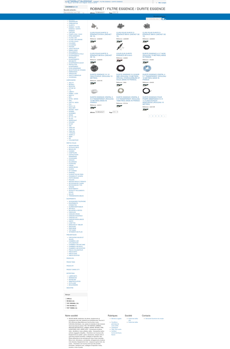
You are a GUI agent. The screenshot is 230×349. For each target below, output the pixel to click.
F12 (70, 90)
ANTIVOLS (72, 208)
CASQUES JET (73, 217)
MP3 (70, 97)
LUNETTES (72, 223)
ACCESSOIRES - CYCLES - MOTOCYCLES (79, 1)
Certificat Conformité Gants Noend (116, 333)
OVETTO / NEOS (73, 102)
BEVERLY (71, 84)
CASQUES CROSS (74, 214)
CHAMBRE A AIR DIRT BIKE (77, 244)
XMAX (70, 136)
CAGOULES (72, 212)
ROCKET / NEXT (73, 110)
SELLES (71, 194)
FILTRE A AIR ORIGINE (75, 39)
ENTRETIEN (72, 279)
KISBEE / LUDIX (73, 93)
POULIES (71, 180)
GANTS (71, 221)
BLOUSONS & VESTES (75, 210)
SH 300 (71, 118)
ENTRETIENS (70, 273)
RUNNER (71, 111)
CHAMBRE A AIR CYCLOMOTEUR (74, 242)
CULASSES (72, 43)
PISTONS (71, 47)
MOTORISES (67, 14)
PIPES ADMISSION (74, 36)
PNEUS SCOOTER (74, 255)
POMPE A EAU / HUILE (75, 34)
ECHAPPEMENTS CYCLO (76, 54)
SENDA (71, 115)
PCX (70, 104)
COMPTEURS (73, 153)
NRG (70, 101)
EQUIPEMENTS (71, 199)
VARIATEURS (73, 73)
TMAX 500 (72, 127)
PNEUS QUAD (73, 253)
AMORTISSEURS (74, 146)
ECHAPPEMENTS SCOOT (76, 63)
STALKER (71, 122)
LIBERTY (71, 92)
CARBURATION (73, 23)
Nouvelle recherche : (70, 10)
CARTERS (72, 32)
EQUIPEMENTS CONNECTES (73, 204)
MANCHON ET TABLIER (76, 225)
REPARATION (73, 278)
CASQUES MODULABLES (76, 219)
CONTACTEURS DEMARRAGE (73, 155)
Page (110, 112)
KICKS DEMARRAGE (75, 68)
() (69, 299)
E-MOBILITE (93, 14)
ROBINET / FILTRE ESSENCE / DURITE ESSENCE (74, 28)
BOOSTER (72, 86)
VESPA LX (72, 135)
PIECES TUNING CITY (73, 269)
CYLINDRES (72, 45)
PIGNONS (72, 172)
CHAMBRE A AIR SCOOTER (77, 248)
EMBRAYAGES (73, 72)
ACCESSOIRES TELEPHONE (77, 201)
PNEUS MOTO (73, 252)
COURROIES (72, 77)
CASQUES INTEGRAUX (75, 216)
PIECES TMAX (71, 262)
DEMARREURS (73, 21)
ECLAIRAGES (73, 162)
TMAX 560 (72, 131)
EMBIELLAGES (73, 50)
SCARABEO (72, 113)
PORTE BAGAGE (74, 178)
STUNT (71, 124)
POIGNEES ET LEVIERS (76, 176)
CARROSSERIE (71, 80)
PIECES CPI (70, 266)
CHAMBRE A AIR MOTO (76, 246)
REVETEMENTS (73, 189)
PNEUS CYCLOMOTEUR (76, 250)
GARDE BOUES (73, 167)
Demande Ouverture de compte (155, 318)
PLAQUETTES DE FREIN (76, 174)
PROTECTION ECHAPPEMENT (73, 65)
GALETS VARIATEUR (75, 75)
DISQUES (71, 160)
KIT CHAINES (73, 171)
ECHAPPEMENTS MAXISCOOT (74, 56)
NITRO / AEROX (73, 99)
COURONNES (73, 158)
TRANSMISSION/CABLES (76, 196)
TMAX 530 (72, 129)
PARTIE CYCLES (71, 143)
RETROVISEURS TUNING (76, 183)
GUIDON (71, 169)
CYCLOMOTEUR (73, 140)
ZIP (70, 138)
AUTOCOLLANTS (74, 147)
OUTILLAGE (72, 283)
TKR (70, 126)
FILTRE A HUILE (73, 41)
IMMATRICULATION (74, 281)
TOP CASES (72, 230)
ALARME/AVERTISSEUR (76, 207)
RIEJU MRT (72, 108)
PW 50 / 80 (72, 106)
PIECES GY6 (70, 258)
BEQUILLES (72, 149)
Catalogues (114, 327)
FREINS (71, 165)
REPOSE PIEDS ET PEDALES (77, 181)
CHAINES (71, 151)
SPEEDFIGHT (73, 120)
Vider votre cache (116, 329)
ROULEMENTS (73, 52)
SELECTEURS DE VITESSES (77, 70)
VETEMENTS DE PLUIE (75, 232)
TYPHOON (72, 133)
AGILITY (71, 83)
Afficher (92, 112)
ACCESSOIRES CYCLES (78, 14)
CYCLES (87, 14)
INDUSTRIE (70, 288)
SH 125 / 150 (72, 117)
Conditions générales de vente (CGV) (115, 324)
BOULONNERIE (73, 285)
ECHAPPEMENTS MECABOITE (74, 60)
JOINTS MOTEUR (74, 48)
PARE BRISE (72, 228)
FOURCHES (72, 163)
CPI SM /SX (72, 88)
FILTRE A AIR (73, 38)
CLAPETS (71, 25)
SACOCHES (72, 226)
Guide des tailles (133, 322)
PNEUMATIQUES (71, 235)
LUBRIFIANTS (73, 276)
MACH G (71, 95)
